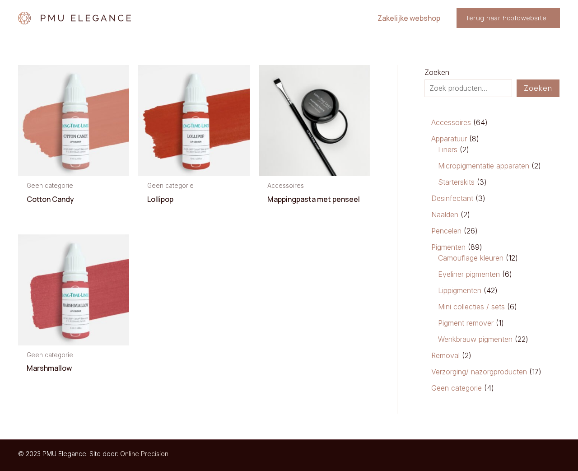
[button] (508, 18)
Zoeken (436, 72)
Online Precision (144, 453)
